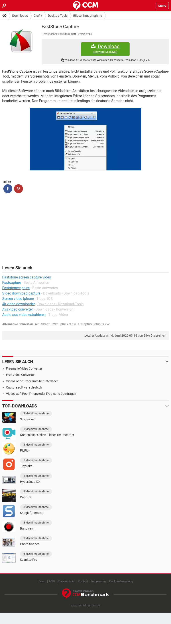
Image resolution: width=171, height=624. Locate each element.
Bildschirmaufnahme (87, 15)
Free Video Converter (20, 374)
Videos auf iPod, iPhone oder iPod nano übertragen (41, 393)
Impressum (98, 581)
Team (41, 581)
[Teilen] (7, 188)
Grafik (38, 15)
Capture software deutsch (24, 387)
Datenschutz (66, 581)
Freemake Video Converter (24, 368)
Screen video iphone (18, 299)
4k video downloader (18, 304)
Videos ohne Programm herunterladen (32, 381)
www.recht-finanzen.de (85, 605)
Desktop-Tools (57, 15)
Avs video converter (17, 309)
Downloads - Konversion (54, 309)
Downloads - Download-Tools (66, 293)
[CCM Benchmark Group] (85, 593)
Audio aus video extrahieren (24, 315)
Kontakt (83, 581)
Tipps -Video (58, 315)
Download (106, 48)
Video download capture (21, 293)
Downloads (20, 15)
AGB (52, 581)
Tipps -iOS (45, 299)
